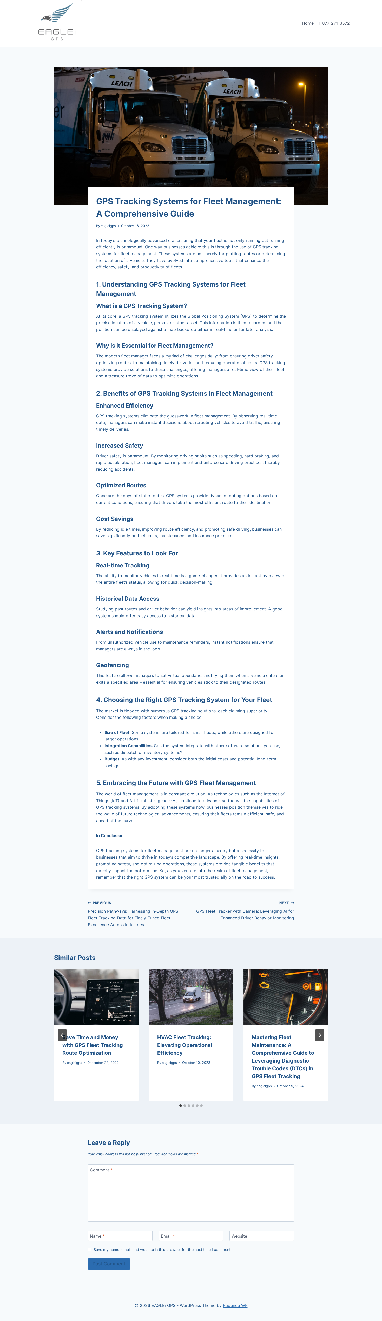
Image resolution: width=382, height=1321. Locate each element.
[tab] (180, 1105)
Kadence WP (235, 1305)
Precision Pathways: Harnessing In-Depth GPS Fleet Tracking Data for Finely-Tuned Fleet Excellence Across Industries (133, 914)
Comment (101, 1169)
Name (97, 1235)
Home (308, 23)
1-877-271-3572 (334, 23)
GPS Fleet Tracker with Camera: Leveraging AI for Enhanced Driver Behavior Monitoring (245, 910)
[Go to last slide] (62, 1035)
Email (168, 1235)
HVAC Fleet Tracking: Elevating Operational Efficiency (184, 1045)
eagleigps (108, 226)
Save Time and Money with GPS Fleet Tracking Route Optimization (92, 1045)
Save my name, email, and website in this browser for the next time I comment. (163, 1249)
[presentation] (96, 997)
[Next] (319, 1035)
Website (239, 1235)
